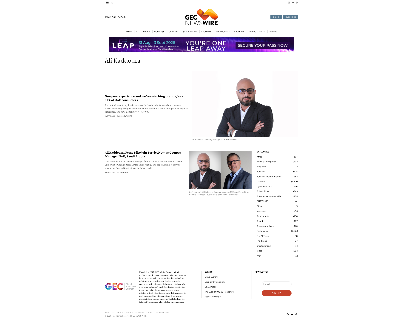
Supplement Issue (265, 226)
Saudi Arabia (263, 216)
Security (261, 221)
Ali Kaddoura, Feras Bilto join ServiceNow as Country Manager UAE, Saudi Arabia (143, 154)
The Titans (262, 241)
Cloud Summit (211, 277)
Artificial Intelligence (266, 161)
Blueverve (262, 166)
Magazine (261, 211)
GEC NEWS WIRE (125, 116)
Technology (122, 172)
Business (261, 171)
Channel (261, 181)
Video (259, 250)
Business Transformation (269, 176)
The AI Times (263, 236)
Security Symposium (215, 282)
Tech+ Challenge (213, 296)
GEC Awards (210, 286)
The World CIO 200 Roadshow (219, 292)
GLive (259, 206)
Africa (259, 156)
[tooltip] (289, 2)
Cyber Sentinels (264, 186)
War (259, 256)
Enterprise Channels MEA (269, 196)
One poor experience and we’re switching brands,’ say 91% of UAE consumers (144, 98)
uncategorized (264, 246)
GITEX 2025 (263, 201)
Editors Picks (263, 191)
